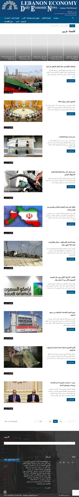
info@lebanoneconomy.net (36, 488)
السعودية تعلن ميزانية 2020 (66, 101)
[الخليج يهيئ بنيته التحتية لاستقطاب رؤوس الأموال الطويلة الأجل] (71, 47)
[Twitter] (60, 462)
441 (61, 421)
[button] (73, 18)
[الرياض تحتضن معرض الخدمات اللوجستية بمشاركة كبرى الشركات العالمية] (55, 47)
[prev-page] (73, 421)
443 (50, 421)
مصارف (56, 18)
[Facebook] (72, 462)
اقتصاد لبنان (15, 18)
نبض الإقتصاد (9, 21)
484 (40, 421)
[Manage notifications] (5, 492)
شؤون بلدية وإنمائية (33, 18)
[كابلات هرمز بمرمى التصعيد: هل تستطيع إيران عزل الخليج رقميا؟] (8, 47)
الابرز (23, 18)
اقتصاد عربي (64, 25)
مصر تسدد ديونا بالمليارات (67, 137)
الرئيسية (23, 21)
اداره (17, 21)
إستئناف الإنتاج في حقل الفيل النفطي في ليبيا (60, 66)
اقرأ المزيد (71, 80)
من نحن (66, 495)
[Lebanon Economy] (39, 8)
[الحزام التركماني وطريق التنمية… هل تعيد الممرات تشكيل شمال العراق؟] (23, 47)
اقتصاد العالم (46, 18)
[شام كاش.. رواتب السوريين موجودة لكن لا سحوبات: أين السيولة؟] (39, 47)
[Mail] (63, 462)
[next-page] (35, 421)
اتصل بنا (7, 18)
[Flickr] (68, 462)
